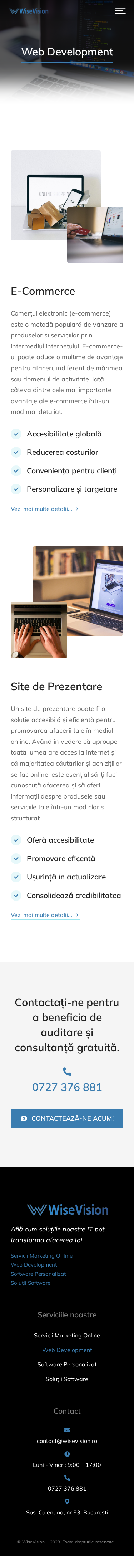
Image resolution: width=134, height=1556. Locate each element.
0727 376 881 (67, 1087)
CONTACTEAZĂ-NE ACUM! (72, 1118)
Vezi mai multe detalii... (41, 509)
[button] (120, 10)
